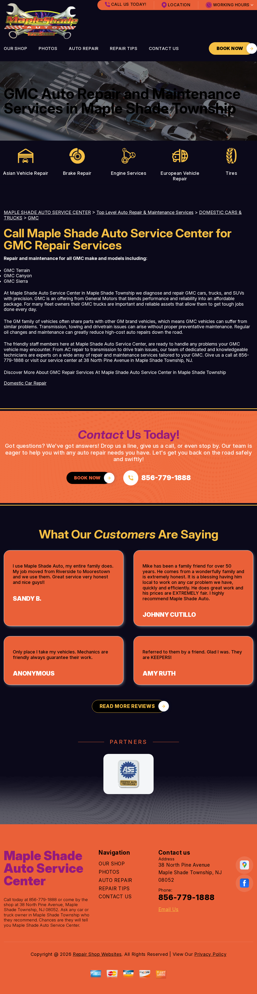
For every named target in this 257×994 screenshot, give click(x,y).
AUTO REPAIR (84, 48)
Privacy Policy (210, 954)
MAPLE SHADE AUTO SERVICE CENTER (47, 212)
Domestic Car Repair (25, 383)
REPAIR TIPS (123, 48)
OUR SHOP (15, 48)
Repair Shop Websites (97, 954)
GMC (33, 217)
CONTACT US (164, 48)
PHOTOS (48, 48)
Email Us (168, 909)
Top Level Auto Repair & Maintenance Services (145, 212)
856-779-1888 (43, 899)
